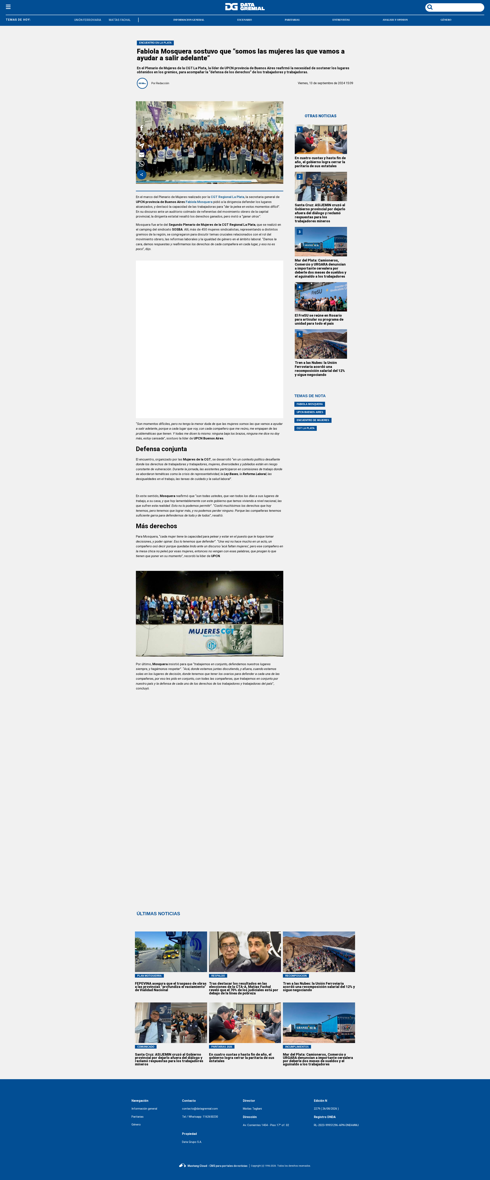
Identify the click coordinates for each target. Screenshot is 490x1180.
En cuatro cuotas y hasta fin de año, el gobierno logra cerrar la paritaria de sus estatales (320, 162)
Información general (144, 1108)
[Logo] (245, 9)
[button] (142, 128)
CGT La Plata (305, 428)
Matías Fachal (105, 19)
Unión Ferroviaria (73, 19)
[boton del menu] (8, 7)
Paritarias (137, 1116)
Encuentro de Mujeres (313, 420)
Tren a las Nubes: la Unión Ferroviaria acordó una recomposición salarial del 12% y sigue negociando (320, 369)
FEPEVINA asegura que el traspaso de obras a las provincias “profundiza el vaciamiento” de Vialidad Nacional (171, 986)
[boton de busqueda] (429, 7)
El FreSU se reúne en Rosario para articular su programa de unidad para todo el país (319, 319)
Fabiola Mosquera (199, 202)
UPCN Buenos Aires (310, 412)
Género (136, 1124)
